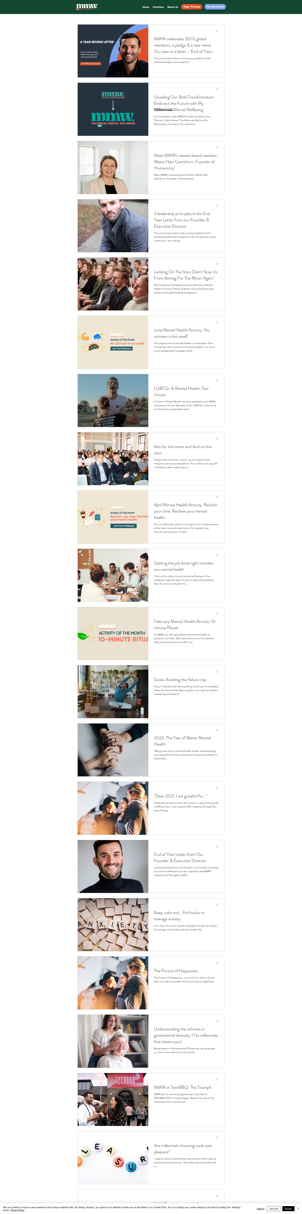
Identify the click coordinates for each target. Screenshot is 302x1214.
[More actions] (218, 31)
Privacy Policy (17, 1210)
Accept (288, 1208)
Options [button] (260, 1208)
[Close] (298, 1208)
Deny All (274, 1208)
